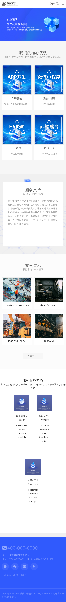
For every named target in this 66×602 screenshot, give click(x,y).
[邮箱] (24, 566)
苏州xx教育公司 (28, 593)
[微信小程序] (49, 80)
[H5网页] (17, 129)
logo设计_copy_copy (17, 305)
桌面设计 (49, 341)
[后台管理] (49, 129)
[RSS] (34, 566)
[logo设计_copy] (17, 325)
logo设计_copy (16, 341)
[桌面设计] (49, 325)
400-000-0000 (22, 548)
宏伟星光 (10, 4)
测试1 (15, 575)
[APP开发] (17, 80)
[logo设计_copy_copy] (17, 289)
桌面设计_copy (49, 305)
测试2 (24, 575)
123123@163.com (43, 558)
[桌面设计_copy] (49, 289)
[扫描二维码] (15, 566)
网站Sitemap (43, 593)
